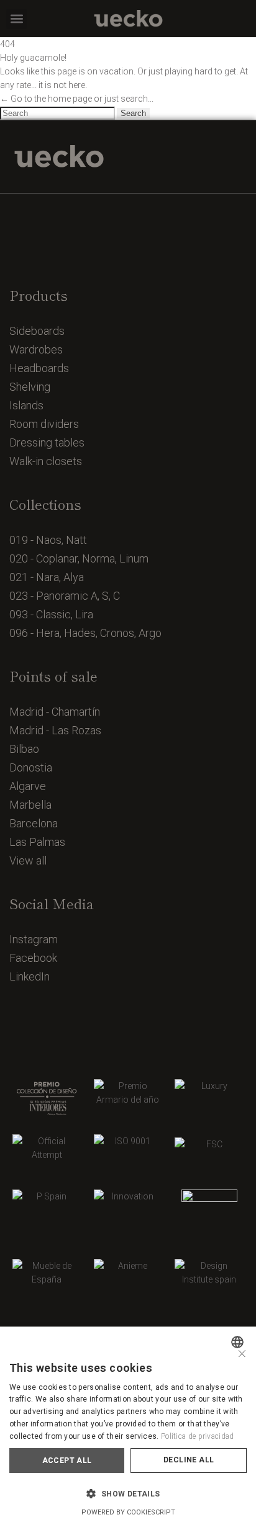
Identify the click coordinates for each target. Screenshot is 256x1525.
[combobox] (239, 1342)
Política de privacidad (197, 1436)
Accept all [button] (67, 1460)
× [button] (242, 1352)
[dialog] (128, 1426)
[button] (16, 19)
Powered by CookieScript (128, 1512)
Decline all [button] (188, 1460)
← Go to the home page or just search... (76, 99)
